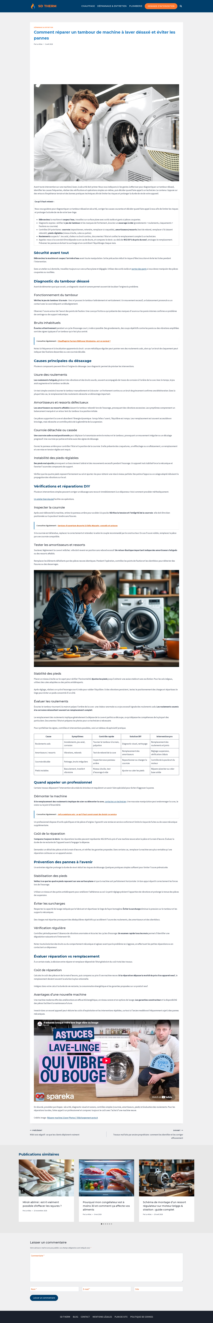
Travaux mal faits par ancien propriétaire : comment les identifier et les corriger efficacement (148, 1134)
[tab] (101, 1224)
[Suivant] (190, 1191)
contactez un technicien (115, 801)
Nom (34, 1289)
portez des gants (139, 269)
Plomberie (135, 6)
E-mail (86, 1289)
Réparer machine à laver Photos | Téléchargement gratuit (72, 1117)
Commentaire (37, 1255)
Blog (75, 1316)
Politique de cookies (141, 1316)
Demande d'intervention (161, 6)
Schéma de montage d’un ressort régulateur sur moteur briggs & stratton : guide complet (164, 1206)
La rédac (39, 44)
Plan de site (121, 1316)
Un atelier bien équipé (44, 499)
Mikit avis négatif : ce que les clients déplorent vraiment (54, 1132)
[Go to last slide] (23, 1191)
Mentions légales (102, 1316)
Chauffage (88, 6)
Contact (85, 1316)
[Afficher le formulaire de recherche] (181, 6)
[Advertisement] (106, 65)
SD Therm (65, 1316)
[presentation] (46, 1177)
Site (137, 1289)
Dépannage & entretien (112, 6)
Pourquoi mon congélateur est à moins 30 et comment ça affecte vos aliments (106, 1206)
